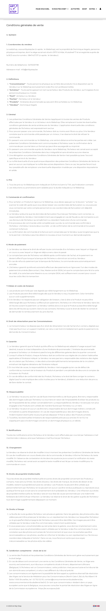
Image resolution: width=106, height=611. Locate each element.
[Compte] (100, 9)
